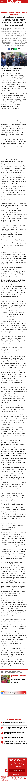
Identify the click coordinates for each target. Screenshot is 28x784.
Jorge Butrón (7, 70)
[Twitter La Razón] (12, 49)
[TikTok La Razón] (21, 778)
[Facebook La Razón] (9, 49)
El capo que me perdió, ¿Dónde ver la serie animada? (14, 732)
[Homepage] (14, 1)
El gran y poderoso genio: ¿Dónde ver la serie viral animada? (14, 723)
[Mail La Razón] (19, 49)
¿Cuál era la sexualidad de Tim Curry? (14, 737)
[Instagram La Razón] (18, 778)
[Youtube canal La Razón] (25, 778)
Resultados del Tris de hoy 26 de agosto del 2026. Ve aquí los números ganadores (15, 742)
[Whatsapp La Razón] (15, 49)
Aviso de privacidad (17, 774)
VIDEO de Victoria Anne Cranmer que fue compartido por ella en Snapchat (15, 728)
